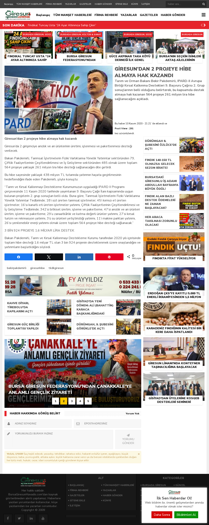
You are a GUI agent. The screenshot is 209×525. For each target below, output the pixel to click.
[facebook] (7, 518)
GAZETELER (85, 4)
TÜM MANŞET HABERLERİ (29, 4)
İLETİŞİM (145, 4)
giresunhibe (37, 268)
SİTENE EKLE (121, 4)
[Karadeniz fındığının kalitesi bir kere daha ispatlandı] (174, 307)
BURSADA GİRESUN (154, 485)
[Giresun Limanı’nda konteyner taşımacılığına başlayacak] (174, 342)
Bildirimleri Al (186, 515)
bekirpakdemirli (16, 268)
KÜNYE (134, 4)
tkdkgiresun (56, 268)
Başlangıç (8, 4)
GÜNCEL (180, 485)
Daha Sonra (162, 515)
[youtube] (43, 518)
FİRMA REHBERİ (54, 4)
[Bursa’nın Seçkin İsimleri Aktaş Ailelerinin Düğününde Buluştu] (180, 35)
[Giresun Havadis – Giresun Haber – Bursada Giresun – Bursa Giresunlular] (174, 493)
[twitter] (19, 518)
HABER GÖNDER (103, 4)
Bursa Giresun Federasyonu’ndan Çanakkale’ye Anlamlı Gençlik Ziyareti (74, 26)
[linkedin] (31, 518)
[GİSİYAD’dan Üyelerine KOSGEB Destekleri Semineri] (174, 377)
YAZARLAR (70, 4)
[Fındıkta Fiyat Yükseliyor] (174, 237)
